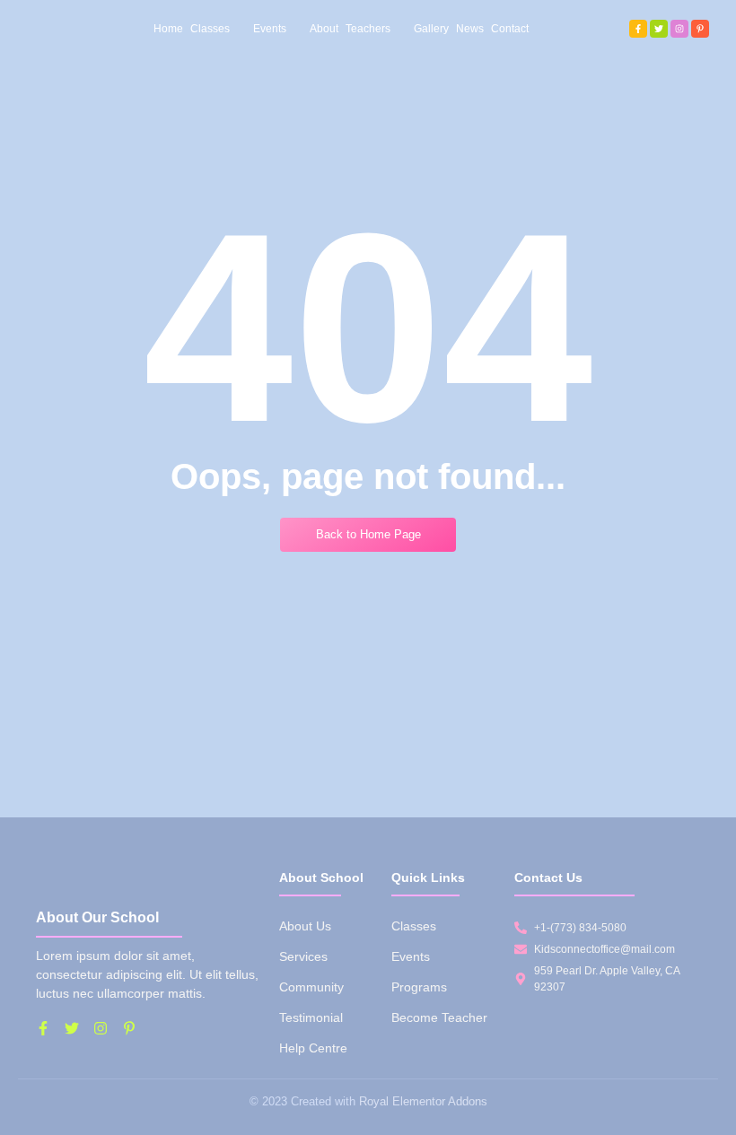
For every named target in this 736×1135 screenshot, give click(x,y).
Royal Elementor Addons (423, 1101)
